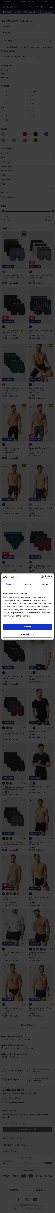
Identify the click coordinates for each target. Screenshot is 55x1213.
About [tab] (45, 584)
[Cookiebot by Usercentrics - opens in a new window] (41, 577)
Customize (26, 634)
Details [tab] (27, 584)
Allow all (27, 627)
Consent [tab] (10, 584)
